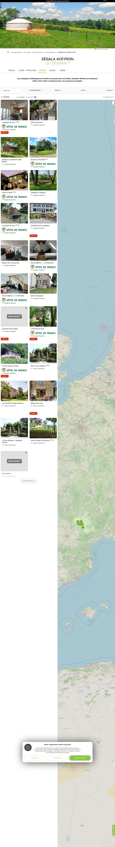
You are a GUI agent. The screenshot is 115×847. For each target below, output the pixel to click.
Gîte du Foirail (7, 192)
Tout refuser (35, 758)
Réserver (4, 132)
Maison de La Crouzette (10, 263)
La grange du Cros (8, 122)
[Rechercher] (22, 90)
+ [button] (113, 101)
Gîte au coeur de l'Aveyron (40, 440)
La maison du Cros (9, 226)
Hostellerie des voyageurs (40, 226)
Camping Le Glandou (38, 192)
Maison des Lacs (37, 403)
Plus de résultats (28, 481)
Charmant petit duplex (10, 329)
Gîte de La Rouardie (38, 160)
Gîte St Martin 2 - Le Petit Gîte (13, 296)
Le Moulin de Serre (37, 329)
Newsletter (114, 830)
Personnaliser (57, 758)
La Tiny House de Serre (10, 366)
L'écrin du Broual (36, 122)
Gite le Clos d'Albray (38, 366)
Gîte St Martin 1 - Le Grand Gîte (42, 263)
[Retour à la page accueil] (8, 52)
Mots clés (7, 90)
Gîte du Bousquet (37, 296)
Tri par (20, 97)
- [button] (113, 103)
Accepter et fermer (80, 758)
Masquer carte (109, 97)
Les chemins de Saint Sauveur (12, 403)
